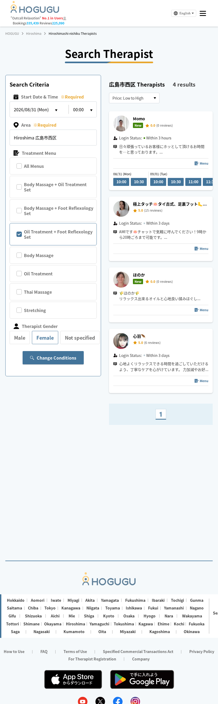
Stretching (35, 310)
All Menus (34, 166)
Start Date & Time (52, 96)
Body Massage (38, 255)
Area (38, 125)
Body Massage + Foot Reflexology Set (58, 210)
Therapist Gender (40, 326)
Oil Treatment (38, 273)
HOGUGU (12, 33)
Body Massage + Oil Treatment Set (55, 187)
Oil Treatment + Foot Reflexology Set (58, 234)
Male (19, 337)
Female (45, 337)
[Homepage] (35, 11)
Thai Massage (38, 292)
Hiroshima (33, 33)
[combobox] (134, 98)
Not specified (80, 337)
